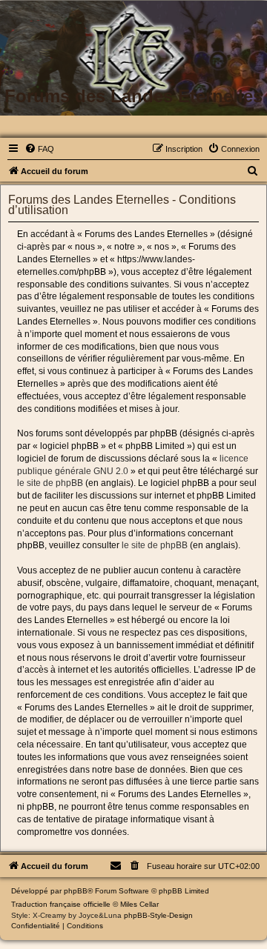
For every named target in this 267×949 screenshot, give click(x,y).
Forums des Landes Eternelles (133, 96)
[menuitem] (39, 148)
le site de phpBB (50, 483)
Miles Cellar (139, 904)
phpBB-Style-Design (158, 915)
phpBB (76, 891)
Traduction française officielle (61, 904)
